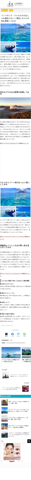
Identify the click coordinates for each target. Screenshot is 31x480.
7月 (16, 343)
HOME (16, 473)
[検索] (29, 441)
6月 (12, 343)
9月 (24, 343)
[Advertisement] (15, 161)
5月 (8, 343)
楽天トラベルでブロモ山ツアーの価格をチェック (14, 143)
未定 (11, 340)
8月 (20, 343)
